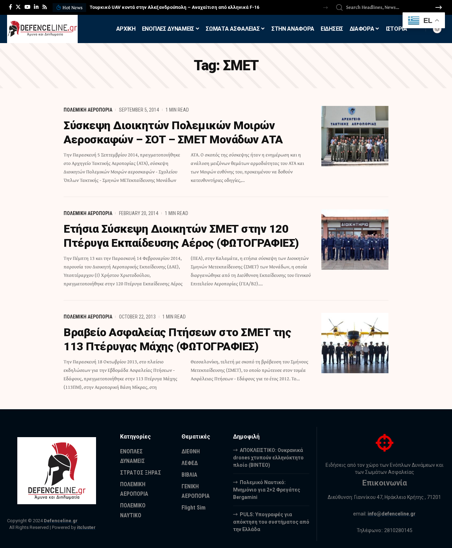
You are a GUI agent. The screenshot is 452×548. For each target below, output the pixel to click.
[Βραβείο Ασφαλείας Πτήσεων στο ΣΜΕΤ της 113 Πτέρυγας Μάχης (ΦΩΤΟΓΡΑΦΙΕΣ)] (354, 343)
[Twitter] (18, 7)
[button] (325, 7)
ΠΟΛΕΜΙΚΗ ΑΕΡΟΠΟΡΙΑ (88, 110)
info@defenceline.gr (392, 514)
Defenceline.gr (61, 520)
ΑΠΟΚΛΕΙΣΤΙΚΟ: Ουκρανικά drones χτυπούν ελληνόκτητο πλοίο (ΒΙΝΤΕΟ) (268, 457)
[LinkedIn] (36, 7)
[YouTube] (27, 7)
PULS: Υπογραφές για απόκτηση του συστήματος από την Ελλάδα (271, 522)
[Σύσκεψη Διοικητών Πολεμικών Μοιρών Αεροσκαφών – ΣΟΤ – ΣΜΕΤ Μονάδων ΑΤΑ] (354, 136)
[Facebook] (10, 7)
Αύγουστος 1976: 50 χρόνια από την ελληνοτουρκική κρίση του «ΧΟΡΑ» (167, 7)
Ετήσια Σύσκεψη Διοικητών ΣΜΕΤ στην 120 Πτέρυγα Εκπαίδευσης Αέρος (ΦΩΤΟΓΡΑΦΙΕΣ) (181, 236)
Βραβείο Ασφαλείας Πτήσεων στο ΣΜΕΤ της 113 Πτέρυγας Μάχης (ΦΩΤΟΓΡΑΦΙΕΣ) (177, 339)
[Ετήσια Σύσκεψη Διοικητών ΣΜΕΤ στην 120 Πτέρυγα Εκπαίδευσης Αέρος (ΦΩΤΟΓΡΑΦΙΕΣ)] (354, 239)
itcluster (86, 527)
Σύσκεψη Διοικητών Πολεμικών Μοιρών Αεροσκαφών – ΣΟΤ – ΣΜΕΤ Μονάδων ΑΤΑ (173, 132)
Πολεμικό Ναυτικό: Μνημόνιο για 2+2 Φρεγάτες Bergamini (266, 490)
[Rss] (44, 7)
